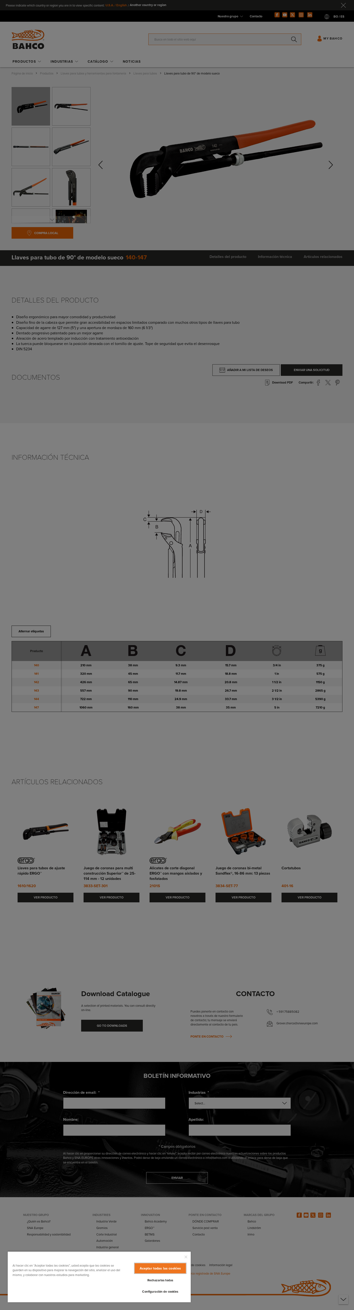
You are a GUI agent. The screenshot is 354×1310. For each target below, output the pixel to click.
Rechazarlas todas (160, 1280)
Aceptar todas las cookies (160, 1268)
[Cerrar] (185, 1257)
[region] (99, 1276)
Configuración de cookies (160, 1291)
